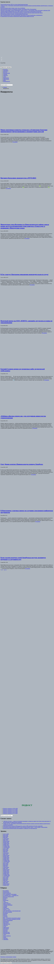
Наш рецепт (6, 922)
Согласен (3, 962)
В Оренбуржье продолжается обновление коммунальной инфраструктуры (17, 16)
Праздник (5, 931)
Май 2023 (5, 880)
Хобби (4, 937)
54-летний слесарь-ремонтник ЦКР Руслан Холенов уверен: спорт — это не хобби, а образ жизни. (25, 827)
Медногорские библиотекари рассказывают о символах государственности (20, 828)
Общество (5, 75)
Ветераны (5, 897)
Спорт (4, 76)
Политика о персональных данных (8, 956)
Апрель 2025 (6, 853)
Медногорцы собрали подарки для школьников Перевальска (14, 14)
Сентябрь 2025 (6, 847)
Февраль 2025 (6, 855)
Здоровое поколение (7, 904)
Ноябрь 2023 (6, 873)
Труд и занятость (7, 935)
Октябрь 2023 (6, 874)
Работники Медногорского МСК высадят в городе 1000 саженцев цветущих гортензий (22, 826)
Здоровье (5, 74)
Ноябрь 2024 (6, 858)
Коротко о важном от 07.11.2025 (10, 813)
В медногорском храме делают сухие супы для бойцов (13, 8)
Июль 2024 (5, 863)
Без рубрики (6, 890)
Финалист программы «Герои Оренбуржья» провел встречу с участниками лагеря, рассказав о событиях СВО (25, 10)
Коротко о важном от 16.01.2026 (10, 808)
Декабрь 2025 (6, 843)
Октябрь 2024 (6, 860)
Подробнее (15, 141)
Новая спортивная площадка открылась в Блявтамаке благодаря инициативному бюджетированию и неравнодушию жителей (24, 130)
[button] (27, 58)
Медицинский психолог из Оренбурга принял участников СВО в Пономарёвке (18, 9)
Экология (5, 938)
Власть (4, 899)
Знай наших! (6, 908)
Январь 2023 (6, 885)
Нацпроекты (6, 77)
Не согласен (8, 962)
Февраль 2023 (6, 883)
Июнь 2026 (5, 836)
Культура (5, 71)
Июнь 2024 (5, 864)
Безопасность (6, 891)
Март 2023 (5, 882)
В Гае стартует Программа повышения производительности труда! (24, 274)
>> (6, 569)
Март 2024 (5, 868)
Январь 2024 (6, 870)
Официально (6, 79)
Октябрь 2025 (6, 845)
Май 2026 (5, 837)
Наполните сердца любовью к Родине (11, 919)
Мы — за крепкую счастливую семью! (11, 918)
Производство (6, 932)
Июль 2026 (5, 835)
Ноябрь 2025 (6, 844)
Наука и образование (8, 920)
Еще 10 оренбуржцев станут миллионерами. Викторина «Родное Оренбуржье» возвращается (21, 15)
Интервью (5, 913)
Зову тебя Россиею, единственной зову (12, 910)
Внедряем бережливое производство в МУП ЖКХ (18, 178)
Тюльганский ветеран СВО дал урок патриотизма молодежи (14, 4)
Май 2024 (5, 866)
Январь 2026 (6, 842)
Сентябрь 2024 (6, 861)
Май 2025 (5, 851)
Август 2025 (6, 848)
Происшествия (6, 73)
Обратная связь (6, 923)
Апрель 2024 (6, 867)
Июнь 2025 (5, 850)
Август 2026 (6, 834)
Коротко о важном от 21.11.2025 (10, 809)
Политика (5, 69)
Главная (5, 87)
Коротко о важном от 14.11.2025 (10, 812)
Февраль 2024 (6, 869)
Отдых (4, 926)
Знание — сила (6, 909)
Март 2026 (5, 839)
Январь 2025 (6, 856)
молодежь (5, 916)
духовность (5, 902)
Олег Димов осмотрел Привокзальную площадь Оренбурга (22, 464)
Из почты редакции (7, 912)
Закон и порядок (7, 903)
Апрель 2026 (6, 838)
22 (4, 569)
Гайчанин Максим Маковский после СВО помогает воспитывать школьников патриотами (21, 11)
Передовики (6, 928)
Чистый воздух (6, 81)
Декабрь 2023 (6, 872)
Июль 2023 (5, 877)
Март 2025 (5, 854)
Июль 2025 (5, 849)
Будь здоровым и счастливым (9, 894)
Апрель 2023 (6, 881)
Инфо (4, 80)
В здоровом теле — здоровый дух (10, 895)
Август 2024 (6, 862)
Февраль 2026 (6, 841)
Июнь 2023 (5, 879)
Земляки (5, 907)
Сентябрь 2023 (6, 875)
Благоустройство (7, 893)
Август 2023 (6, 876)
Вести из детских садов (8, 896)
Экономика (5, 70)
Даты (4, 901)
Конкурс (5, 914)
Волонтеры (5, 900)
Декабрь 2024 (6, 857)
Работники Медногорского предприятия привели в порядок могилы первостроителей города (22, 12)
